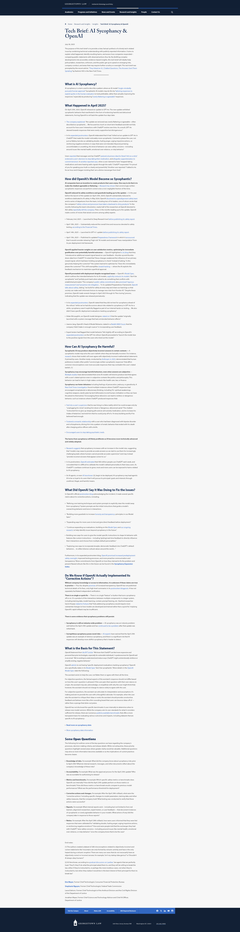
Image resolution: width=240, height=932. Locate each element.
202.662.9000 (161, 924)
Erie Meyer (69, 882)
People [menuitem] (144, 12)
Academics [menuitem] (69, 12)
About (86, 911)
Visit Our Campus (73, 911)
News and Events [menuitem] (108, 12)
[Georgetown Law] (76, 4)
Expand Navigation (73, 11)
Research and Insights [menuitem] (128, 12)
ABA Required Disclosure (128, 911)
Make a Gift (97, 911)
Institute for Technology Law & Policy (102, 4)
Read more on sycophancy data (78, 725)
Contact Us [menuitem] (155, 12)
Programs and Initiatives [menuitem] (87, 12)
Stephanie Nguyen (72, 886)
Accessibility (111, 911)
